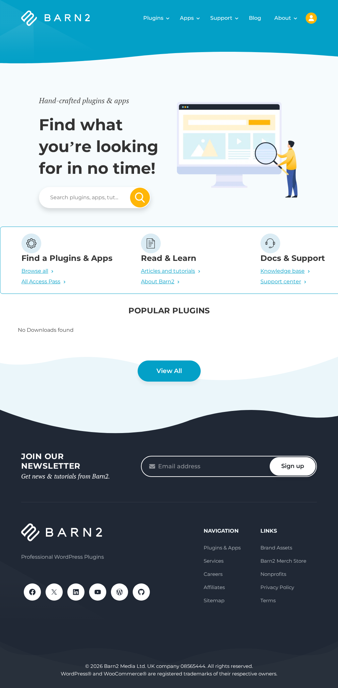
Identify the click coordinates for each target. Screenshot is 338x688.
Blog (255, 18)
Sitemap (214, 600)
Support (221, 18)
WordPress (119, 592)
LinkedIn (75, 592)
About (282, 18)
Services (213, 561)
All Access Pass (40, 281)
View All (169, 371)
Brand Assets (276, 548)
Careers (213, 574)
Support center (280, 281)
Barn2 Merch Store (283, 561)
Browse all (34, 271)
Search (140, 197)
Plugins (153, 18)
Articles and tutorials (168, 271)
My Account (311, 18)
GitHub (141, 592)
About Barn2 (157, 281)
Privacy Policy (277, 587)
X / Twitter (54, 592)
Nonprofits (273, 574)
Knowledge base (282, 271)
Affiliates (214, 587)
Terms (268, 600)
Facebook (32, 592)
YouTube (97, 592)
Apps (187, 18)
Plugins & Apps (222, 548)
